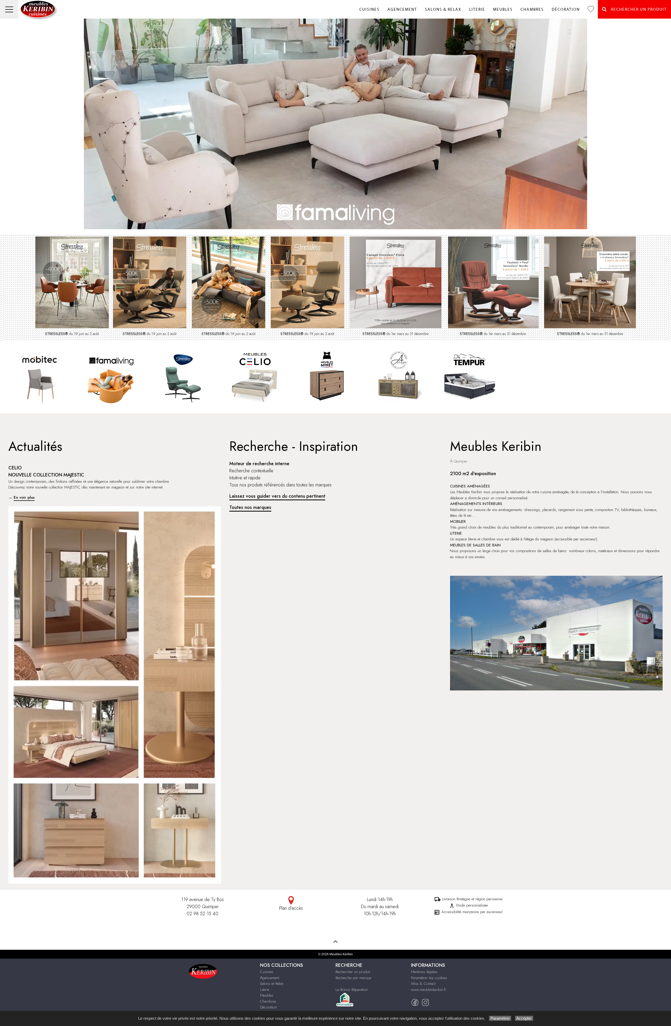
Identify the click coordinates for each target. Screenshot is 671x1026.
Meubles (503, 9)
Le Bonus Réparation (352, 989)
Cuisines (369, 9)
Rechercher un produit (353, 972)
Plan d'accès (291, 908)
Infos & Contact (423, 983)
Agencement (402, 9)
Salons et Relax (271, 983)
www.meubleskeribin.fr (428, 989)
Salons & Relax (443, 9)
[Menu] (9, 9)
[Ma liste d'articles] (591, 9)
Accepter (524, 1018)
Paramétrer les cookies (429, 978)
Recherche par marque (353, 978)
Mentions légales (424, 972)
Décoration (566, 9)
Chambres (532, 9)
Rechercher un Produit (637, 9)
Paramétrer (500, 1018)
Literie (477, 9)
